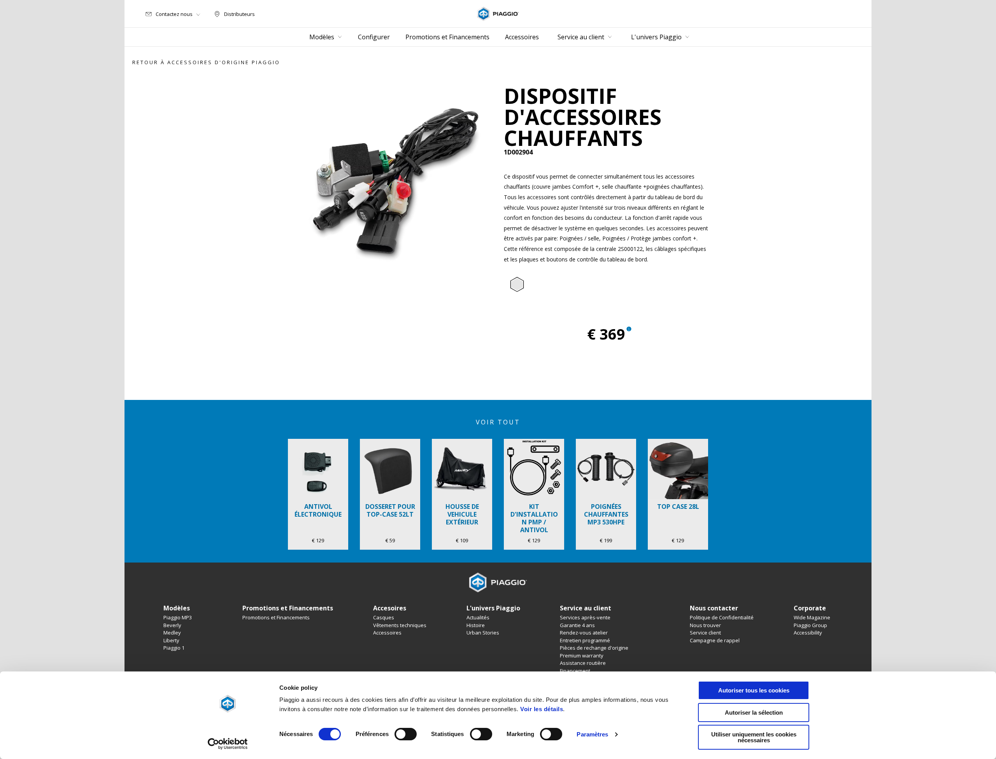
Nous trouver (705, 625)
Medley (172, 632)
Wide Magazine (812, 617)
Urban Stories (482, 632)
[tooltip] (517, 285)
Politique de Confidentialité (722, 617)
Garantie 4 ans (577, 625)
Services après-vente (585, 617)
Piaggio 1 (173, 647)
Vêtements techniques (399, 625)
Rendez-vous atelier (584, 632)
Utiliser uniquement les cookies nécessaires (753, 737)
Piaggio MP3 (177, 617)
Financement (575, 670)
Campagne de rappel (715, 640)
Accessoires (387, 632)
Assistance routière (583, 662)
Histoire (475, 625)
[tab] (517, 284)
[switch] (406, 734)
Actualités (477, 617)
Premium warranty (581, 655)
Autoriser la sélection (754, 712)
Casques (383, 617)
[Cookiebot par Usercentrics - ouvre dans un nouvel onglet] (228, 744)
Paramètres (592, 734)
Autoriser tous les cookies (753, 690)
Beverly (172, 625)
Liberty (171, 640)
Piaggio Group (810, 625)
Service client (705, 632)
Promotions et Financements (276, 617)
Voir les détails (541, 709)
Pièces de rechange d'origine (594, 647)
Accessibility (808, 632)
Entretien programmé (585, 640)
